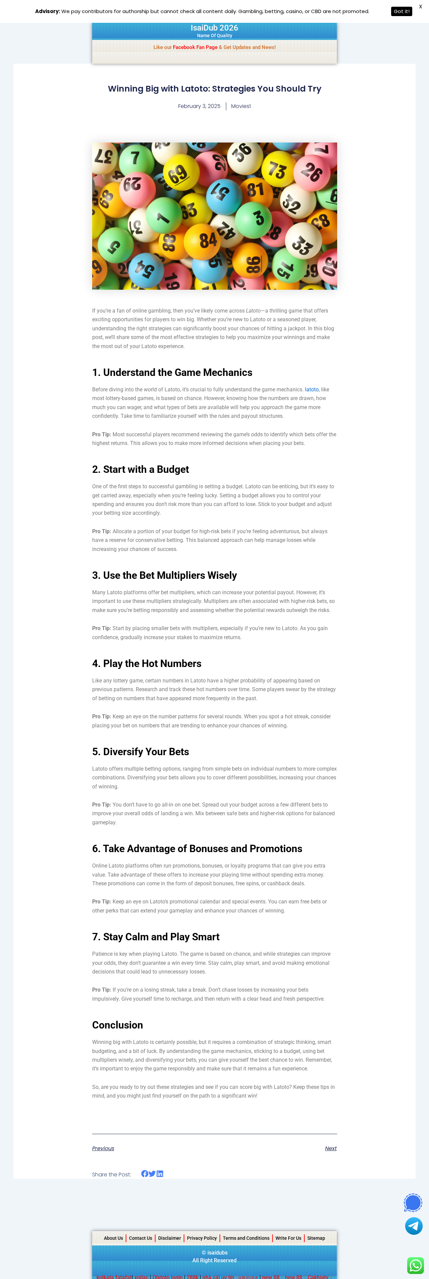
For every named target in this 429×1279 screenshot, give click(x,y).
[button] (145, 1174)
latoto (312, 389)
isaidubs (217, 1252)
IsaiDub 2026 (214, 28)
